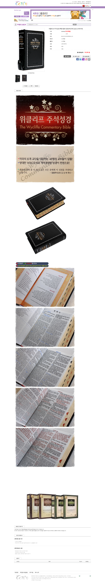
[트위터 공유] (80, 59)
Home (79, 20)
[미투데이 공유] (83, 59)
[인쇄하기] (89, 59)
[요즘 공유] (86, 59)
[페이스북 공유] (77, 59)
